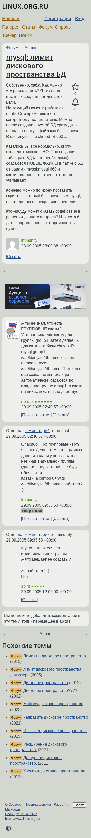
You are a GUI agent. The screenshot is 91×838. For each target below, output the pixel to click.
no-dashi (29, 401)
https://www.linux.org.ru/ (22, 819)
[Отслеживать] (75, 102)
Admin (30, 47)
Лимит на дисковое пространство (54, 656)
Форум (46, 27)
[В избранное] (75, 86)
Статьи (29, 27)
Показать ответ (36, 415)
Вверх (79, 805)
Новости (11, 18)
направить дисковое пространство (55, 717)
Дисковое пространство (45, 682)
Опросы (63, 27)
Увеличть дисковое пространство (54, 771)
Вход (80, 18)
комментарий (37, 431)
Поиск (25, 35)
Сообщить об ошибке (21, 814)
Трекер (9, 35)
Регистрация (57, 18)
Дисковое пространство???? (50, 690)
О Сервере (13, 804)
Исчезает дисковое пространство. (55, 731)
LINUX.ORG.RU (25, 6)
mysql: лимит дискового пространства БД (36, 65)
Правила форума (38, 804)
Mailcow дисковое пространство (53, 704)
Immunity (29, 240)
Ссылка (14, 256)
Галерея (11, 27)
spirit (25, 586)
